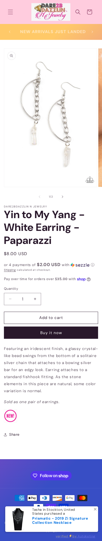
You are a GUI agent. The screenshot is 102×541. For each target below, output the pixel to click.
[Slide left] (39, 196)
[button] (10, 12)
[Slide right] (62, 196)
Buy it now (51, 332)
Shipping (10, 270)
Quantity (11, 288)
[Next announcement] (92, 32)
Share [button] (14, 434)
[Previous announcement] (9, 32)
